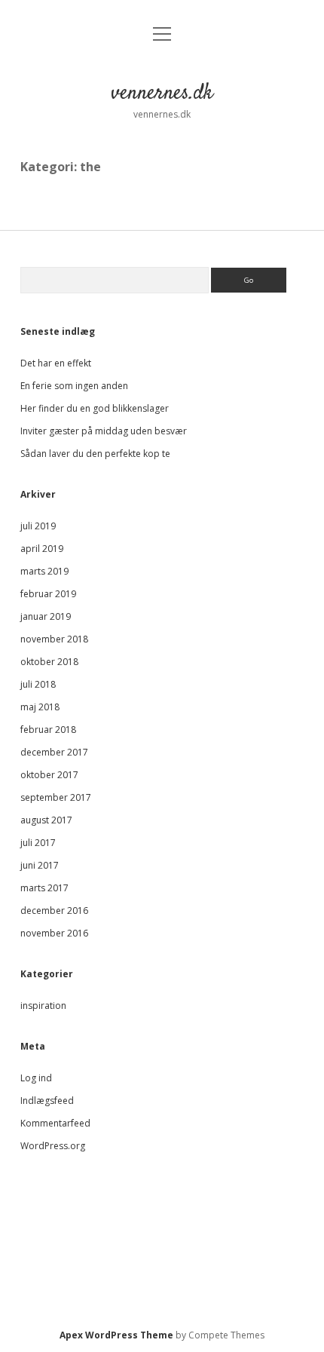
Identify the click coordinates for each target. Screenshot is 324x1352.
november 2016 (54, 933)
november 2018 (54, 639)
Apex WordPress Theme (116, 1335)
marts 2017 (44, 887)
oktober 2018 (49, 661)
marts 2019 (44, 571)
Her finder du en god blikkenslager (94, 408)
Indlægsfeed (47, 1100)
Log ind (36, 1077)
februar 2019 (48, 593)
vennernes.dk (162, 93)
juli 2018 (38, 684)
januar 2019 (45, 616)
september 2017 (55, 797)
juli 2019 (38, 526)
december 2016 (54, 910)
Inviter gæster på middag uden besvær (103, 431)
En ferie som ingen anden (74, 385)
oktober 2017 (49, 774)
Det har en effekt (55, 363)
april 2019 (41, 548)
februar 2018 (48, 729)
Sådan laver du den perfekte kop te (95, 453)
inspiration (43, 1005)
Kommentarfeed (55, 1123)
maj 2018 (40, 707)
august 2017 (46, 820)
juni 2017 (39, 865)
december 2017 (54, 752)
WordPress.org (52, 1145)
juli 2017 (38, 842)
